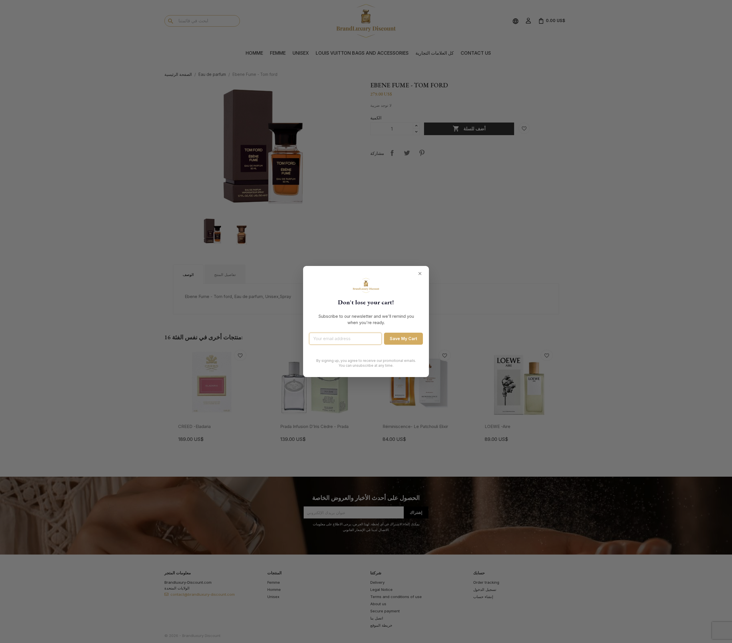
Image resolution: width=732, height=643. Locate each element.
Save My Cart (403, 338)
